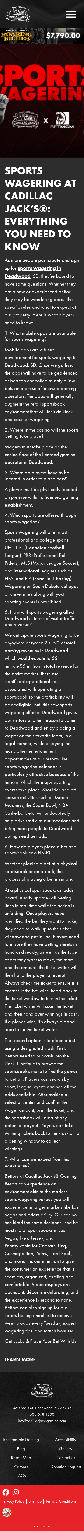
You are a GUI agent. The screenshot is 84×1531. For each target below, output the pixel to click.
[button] (71, 14)
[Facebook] (5, 1492)
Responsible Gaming (21, 1439)
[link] (18, 14)
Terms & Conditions (61, 1501)
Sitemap (35, 1501)
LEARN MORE (20, 1359)
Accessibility (65, 1439)
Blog (21, 1448)
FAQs (21, 1475)
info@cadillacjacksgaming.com (42, 1420)
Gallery (65, 1448)
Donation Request (66, 1466)
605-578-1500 (42, 1414)
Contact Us (65, 1457)
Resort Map (21, 1457)
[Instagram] (15, 1492)
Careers (21, 1466)
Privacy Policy (13, 1501)
